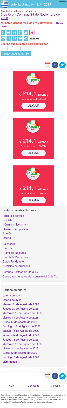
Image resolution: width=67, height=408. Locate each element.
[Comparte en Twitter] (62, 64)
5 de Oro (7, 233)
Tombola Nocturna (14, 253)
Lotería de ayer (11, 300)
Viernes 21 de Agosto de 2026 (20, 304)
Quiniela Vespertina (15, 229)
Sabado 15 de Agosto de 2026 (20, 330)
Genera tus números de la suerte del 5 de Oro (30, 276)
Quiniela (7, 220)
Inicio (11, 385)
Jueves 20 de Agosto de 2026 (20, 308)
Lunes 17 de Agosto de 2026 (19, 322)
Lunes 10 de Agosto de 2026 (19, 353)
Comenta (55, 385)
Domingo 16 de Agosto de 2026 (21, 326)
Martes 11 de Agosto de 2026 (20, 348)
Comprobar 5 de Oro (16, 54)
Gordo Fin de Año (13, 261)
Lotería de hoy (11, 295)
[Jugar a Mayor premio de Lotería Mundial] (33, 91)
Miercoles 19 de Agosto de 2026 (21, 313)
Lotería (6, 238)
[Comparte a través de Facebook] (55, 64)
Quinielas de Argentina (16, 266)
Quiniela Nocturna (14, 224)
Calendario (8, 244)
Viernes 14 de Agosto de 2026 (20, 335)
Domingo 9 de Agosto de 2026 (20, 357)
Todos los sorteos (13, 215)
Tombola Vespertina (15, 257)
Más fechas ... (11, 362)
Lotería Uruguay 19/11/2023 (30, 4)
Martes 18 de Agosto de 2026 (20, 317)
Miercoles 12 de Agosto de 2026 (21, 344)
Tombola (7, 248)
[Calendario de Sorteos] (47, 64)
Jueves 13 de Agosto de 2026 (20, 339)
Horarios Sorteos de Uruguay (20, 272)
